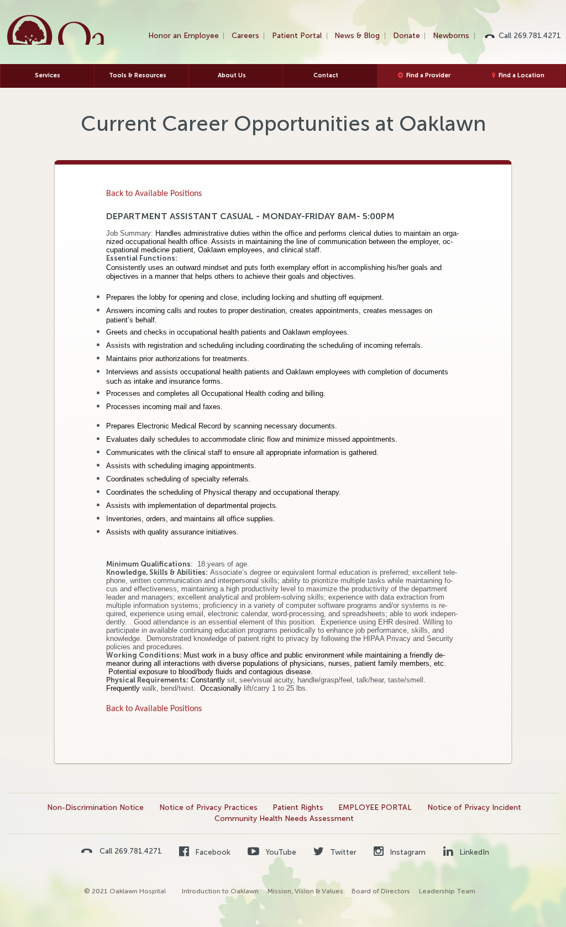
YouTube (279, 852)
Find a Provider (428, 75)
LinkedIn (473, 852)
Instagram (406, 852)
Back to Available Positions (154, 193)
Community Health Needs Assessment (284, 818)
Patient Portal (297, 35)
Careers (245, 35)
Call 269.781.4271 (530, 35)
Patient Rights (297, 807)
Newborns (451, 35)
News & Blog (357, 35)
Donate (406, 35)
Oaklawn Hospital (56, 30)
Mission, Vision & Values (305, 891)
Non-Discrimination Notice (95, 807)
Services (47, 75)
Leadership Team (447, 891)
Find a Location (521, 75)
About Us (232, 75)
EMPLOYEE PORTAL (375, 807)
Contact (325, 75)
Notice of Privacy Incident (474, 807)
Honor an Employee (183, 35)
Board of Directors (381, 891)
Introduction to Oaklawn (220, 891)
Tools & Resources (137, 75)
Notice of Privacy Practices (208, 807)
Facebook (211, 852)
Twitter (342, 852)
